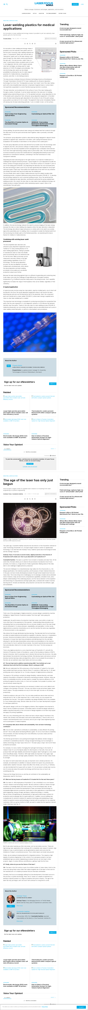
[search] (7, 4)
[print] (55, 43)
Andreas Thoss (7, 494)
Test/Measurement (51, 13)
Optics (35, 13)
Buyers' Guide (62, 13)
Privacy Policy (45, 1006)
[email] (35, 43)
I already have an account (30, 466)
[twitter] (30, 43)
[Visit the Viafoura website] (53, 455)
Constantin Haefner (17, 494)
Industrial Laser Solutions (10, 20)
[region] (29, 452)
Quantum (41, 13)
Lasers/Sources (26, 13)
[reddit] (32, 43)
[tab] (7, 449)
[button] (4, 4)
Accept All (81, 1007)
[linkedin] (27, 43)
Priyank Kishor (7, 38)
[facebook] (25, 43)
